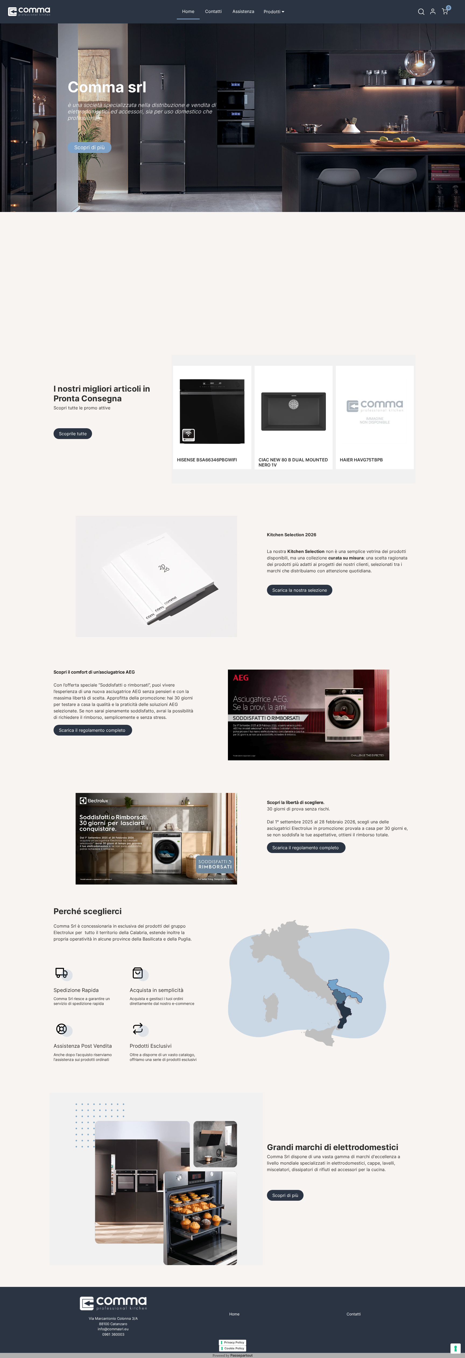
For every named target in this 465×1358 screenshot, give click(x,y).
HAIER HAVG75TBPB (361, 459)
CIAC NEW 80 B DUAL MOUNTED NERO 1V (293, 462)
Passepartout (241, 1355)
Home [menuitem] (188, 11)
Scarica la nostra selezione (299, 590)
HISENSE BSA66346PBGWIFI (207, 459)
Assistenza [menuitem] (243, 11)
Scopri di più (89, 147)
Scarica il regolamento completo (93, 730)
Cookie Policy (234, 1348)
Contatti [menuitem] (213, 11)
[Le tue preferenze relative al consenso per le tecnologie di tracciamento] (455, 1348)
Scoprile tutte (73, 433)
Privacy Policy (234, 1342)
